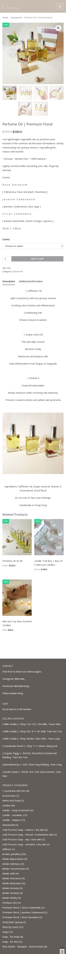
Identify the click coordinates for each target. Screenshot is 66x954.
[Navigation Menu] (60, 6)
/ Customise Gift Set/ (14, 790)
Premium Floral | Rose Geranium (20, 917)
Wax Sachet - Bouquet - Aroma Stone (22, 946)
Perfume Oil (9, 902)
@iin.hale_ (20, 678)
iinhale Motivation (11, 883)
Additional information (31, 281)
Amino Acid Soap (11, 800)
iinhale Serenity (10, 888)
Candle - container (12, 815)
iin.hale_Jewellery (11, 854)
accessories (9, 795)
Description (8, 281)
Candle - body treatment (16, 810)
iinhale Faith (8, 873)
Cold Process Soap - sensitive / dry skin (24, 844)
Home (5, 17)
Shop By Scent (10, 927)
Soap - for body (11, 936)
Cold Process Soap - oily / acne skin (21, 839)
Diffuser (6, 849)
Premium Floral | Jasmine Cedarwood (23, 912)
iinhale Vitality (9, 897)
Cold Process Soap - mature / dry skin (23, 829)
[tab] (8, 281)
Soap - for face (10, 941)
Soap (5, 931)
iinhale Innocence (11, 878)
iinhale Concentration (13, 868)
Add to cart (37, 258)
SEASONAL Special (12, 922)
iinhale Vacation (10, 893)
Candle (6, 805)
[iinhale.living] (12, 6)
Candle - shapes (11, 820)
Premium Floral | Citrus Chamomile (21, 907)
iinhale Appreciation (13, 858)
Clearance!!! (16, 17)
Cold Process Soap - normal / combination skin (27, 834)
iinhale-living (16, 693)
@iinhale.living (21, 686)
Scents (6, 239)
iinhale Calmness (11, 863)
